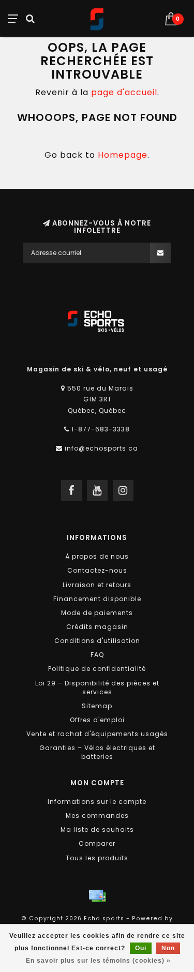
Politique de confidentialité (97, 668)
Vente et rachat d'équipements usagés (97, 733)
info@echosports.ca (101, 448)
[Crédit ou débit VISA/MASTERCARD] (97, 896)
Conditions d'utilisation (97, 640)
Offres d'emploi (97, 719)
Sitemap (97, 705)
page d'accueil (124, 92)
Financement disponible (97, 598)
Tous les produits (97, 858)
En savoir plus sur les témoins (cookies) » (98, 960)
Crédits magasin (97, 626)
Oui (140, 948)
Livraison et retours (97, 584)
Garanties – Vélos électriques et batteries (97, 752)
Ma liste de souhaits (97, 829)
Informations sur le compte (97, 801)
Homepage (122, 155)
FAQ (97, 654)
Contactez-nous (97, 570)
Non (168, 948)
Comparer (97, 843)
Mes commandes (97, 815)
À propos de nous (97, 556)
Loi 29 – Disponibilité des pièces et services (97, 687)
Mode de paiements (97, 612)
